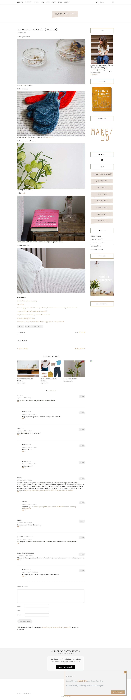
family (36, 2)
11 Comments (21, 332)
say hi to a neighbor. (97, 249)
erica (19, 520)
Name (19, 606)
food (42, 2)
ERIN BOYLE (22, 340)
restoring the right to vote (25, 318)
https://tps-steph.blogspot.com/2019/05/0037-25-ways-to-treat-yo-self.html (48, 490)
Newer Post (23, 348)
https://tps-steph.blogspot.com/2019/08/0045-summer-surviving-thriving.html (49, 507)
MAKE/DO (82, 681)
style (47, 2)
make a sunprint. (95, 236)
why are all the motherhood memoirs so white (32, 311)
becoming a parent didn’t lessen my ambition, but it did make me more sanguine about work (47, 308)
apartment (28, 2)
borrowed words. (70, 379)
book (23, 193)
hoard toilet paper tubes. (98, 243)
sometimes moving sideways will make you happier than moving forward (40, 322)
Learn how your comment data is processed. (56, 627)
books (60, 2)
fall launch (49, 137)
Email (19, 610)
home (20, 326)
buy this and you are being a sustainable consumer (33, 315)
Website (19, 615)
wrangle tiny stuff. (96, 239)
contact (66, 2)
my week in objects (33, 326)
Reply (82, 396)
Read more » (94, 74)
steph (19, 478)
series (53, 2)
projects (20, 2)
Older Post (79, 348)
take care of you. (95, 246)
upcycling (20, 304)
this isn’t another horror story (27, 301)
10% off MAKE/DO (118, 692)
